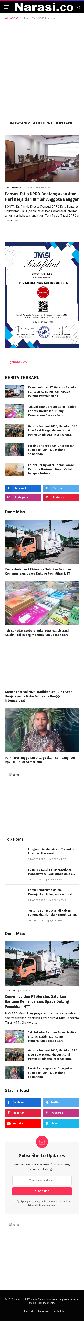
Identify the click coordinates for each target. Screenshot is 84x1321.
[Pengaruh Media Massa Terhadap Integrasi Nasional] (14, 853)
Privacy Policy (35, 1205)
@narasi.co (18, 362)
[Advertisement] (42, 68)
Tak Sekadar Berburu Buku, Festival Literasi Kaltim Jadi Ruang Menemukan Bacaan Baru (52, 411)
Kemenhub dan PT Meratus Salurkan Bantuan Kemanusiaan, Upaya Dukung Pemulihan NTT (53, 392)
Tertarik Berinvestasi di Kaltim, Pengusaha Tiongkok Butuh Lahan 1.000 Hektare (52, 915)
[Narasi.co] (44, 7)
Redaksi (28, 1311)
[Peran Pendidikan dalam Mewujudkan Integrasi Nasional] (14, 894)
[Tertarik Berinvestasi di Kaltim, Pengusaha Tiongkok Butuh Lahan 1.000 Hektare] (14, 914)
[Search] (78, 7)
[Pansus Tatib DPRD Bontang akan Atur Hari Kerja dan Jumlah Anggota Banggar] (42, 158)
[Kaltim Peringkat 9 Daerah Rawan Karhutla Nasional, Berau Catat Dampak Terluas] (14, 469)
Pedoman (43, 1311)
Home (26, 18)
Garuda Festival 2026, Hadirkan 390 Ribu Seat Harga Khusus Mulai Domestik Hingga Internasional (52, 430)
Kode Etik (59, 1311)
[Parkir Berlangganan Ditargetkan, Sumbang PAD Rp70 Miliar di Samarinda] (14, 450)
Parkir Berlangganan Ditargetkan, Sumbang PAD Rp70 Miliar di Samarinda (51, 450)
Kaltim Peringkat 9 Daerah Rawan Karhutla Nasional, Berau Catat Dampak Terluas (51, 469)
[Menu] (6, 7)
